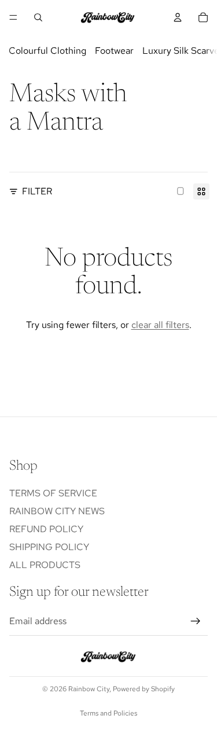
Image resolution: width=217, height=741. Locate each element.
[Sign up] (195, 621)
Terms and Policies (108, 713)
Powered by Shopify (144, 689)
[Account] (177, 17)
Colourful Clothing (47, 51)
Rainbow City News (57, 511)
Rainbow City (88, 689)
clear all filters (160, 325)
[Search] (38, 17)
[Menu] (13, 17)
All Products (44, 565)
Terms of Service (53, 493)
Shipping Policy (49, 547)
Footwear (114, 51)
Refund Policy (46, 529)
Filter (37, 191)
